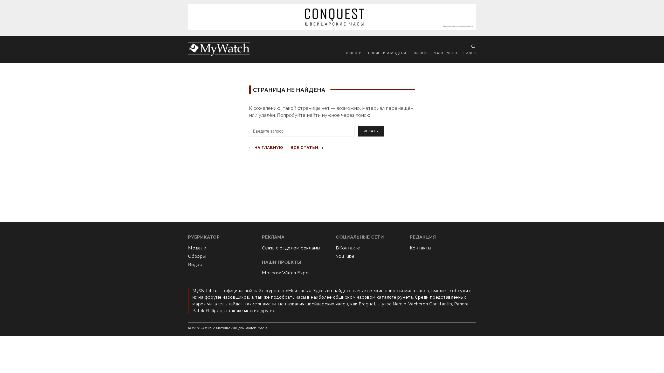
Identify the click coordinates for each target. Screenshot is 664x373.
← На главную (266, 147)
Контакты (420, 247)
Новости (353, 53)
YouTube (345, 256)
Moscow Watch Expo (285, 272)
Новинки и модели (387, 53)
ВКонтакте (348, 247)
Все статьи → (307, 147)
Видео (470, 53)
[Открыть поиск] (473, 46)
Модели (197, 247)
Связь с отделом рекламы (291, 247)
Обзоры (419, 53)
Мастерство (445, 53)
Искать (370, 131)
